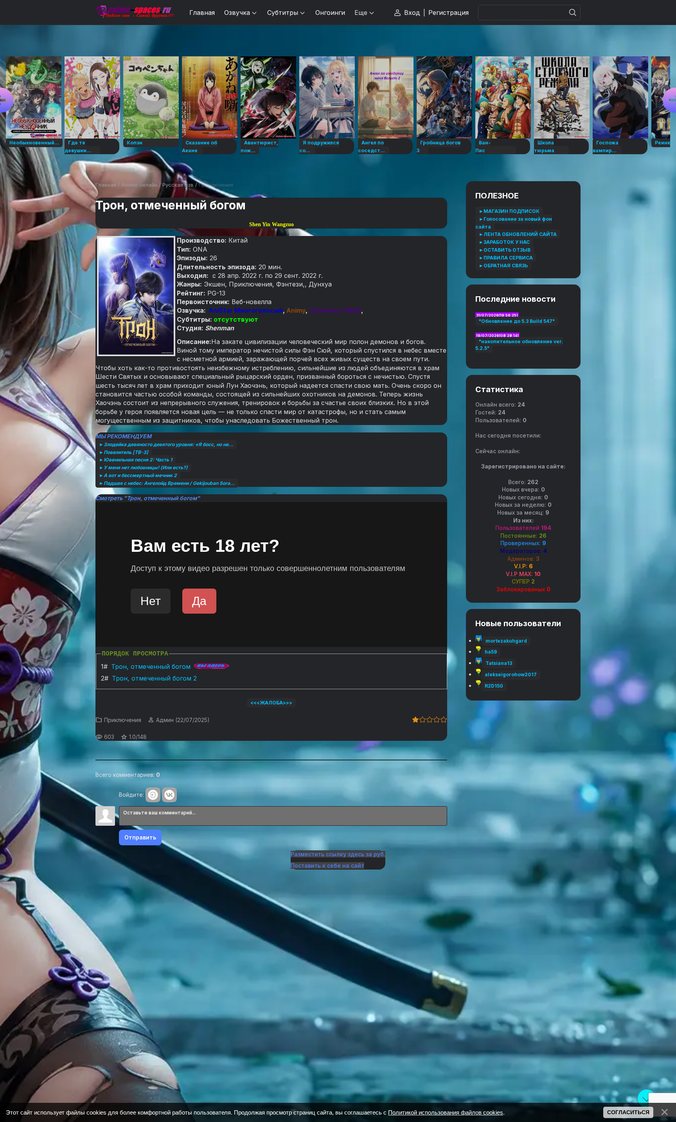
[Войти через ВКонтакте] (169, 794)
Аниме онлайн (139, 185)
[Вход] (153, 794)
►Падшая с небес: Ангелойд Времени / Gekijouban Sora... (167, 483)
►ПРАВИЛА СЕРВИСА (506, 258)
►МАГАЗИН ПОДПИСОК (509, 211)
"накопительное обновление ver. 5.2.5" (519, 345)
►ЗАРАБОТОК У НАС (504, 242)
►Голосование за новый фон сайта (513, 223)
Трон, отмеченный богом (151, 666)
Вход (412, 12)
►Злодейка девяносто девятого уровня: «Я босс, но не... (166, 444)
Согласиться (628, 1112)
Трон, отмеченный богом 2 (154, 678)
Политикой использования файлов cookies (445, 1112)
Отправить (140, 837)
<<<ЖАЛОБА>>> (271, 703)
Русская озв (178, 185)
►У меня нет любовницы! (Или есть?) (143, 467)
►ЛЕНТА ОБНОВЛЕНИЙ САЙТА (518, 234)
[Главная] (134, 12)
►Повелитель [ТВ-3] (123, 452)
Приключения (216, 185)
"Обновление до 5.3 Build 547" (517, 321)
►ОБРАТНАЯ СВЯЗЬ (503, 265)
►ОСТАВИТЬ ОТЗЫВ (504, 250)
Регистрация (448, 12)
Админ (165, 720)
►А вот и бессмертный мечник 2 (138, 475)
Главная (105, 185)
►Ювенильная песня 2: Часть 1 (135, 460)
